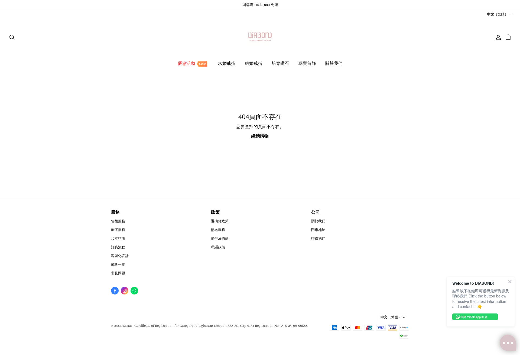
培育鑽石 (280, 63)
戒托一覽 (118, 265)
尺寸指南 (118, 239)
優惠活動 (186, 63)
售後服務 (118, 221)
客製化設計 (120, 256)
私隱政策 (218, 247)
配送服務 (218, 230)
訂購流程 (118, 247)
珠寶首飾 (307, 63)
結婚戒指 (253, 63)
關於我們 (334, 63)
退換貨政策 (220, 221)
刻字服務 (118, 230)
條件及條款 (220, 239)
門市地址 (318, 230)
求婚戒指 (226, 63)
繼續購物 (260, 136)
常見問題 (118, 273)
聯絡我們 (318, 239)
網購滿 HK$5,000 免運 (260, 5)
